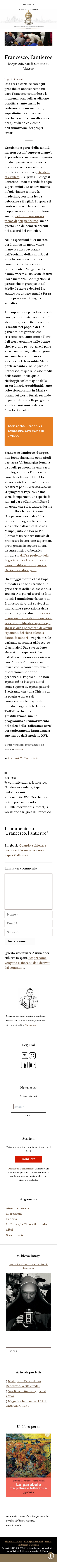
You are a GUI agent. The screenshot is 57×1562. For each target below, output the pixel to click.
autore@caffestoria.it (33, 1541)
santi (21, 792)
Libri (9, 1229)
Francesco (38, 782)
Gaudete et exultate (18, 787)
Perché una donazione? (21, 1168)
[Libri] (28, 998)
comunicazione (19, 782)
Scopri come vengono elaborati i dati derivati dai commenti (27, 962)
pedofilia (11, 792)
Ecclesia (10, 777)
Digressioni (14, 1213)
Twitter (48, 1541)
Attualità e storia (17, 1208)
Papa (37, 787)
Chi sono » (30, 1025)
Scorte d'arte (15, 1235)
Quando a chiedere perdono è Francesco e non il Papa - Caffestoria (26, 850)
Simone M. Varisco (13, 1541)
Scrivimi (19, 749)
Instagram (23, 1545)
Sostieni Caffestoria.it (23, 758)
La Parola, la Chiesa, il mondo (26, 1224)
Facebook (34, 1545)
